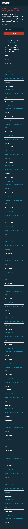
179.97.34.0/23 (9, 75)
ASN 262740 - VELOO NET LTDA (14, 78)
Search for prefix (6, 25)
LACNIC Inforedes (10, 42)
